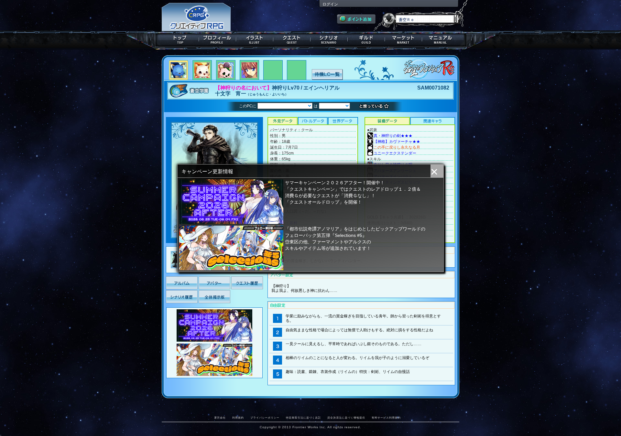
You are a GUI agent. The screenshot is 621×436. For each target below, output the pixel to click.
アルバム (182, 282)
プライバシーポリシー (264, 417)
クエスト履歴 (247, 282)
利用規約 (238, 417)
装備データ (387, 121)
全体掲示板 (214, 296)
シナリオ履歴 (182, 296)
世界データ (343, 121)
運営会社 (220, 417)
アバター (214, 282)
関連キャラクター (432, 121)
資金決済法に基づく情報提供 (346, 417)
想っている (375, 106)
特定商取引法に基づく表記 (303, 417)
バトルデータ (313, 121)
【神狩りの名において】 (243, 87)
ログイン (330, 4)
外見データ (282, 121)
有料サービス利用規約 (386, 417)
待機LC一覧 (327, 74)
